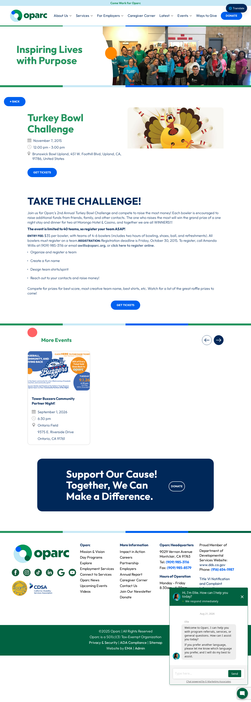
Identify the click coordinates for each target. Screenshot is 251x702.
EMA (128, 648)
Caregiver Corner (142, 15)
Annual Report (131, 574)
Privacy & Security (103, 642)
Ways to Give (206, 15)
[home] (28, 15)
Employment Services (97, 568)
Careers (126, 557)
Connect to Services (96, 574)
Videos (85, 591)
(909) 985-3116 (177, 562)
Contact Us (128, 585)
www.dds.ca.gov (212, 565)
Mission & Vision (92, 551)
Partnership (129, 563)
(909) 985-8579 (179, 567)
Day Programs (91, 557)
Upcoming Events (93, 585)
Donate (231, 15)
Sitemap (155, 642)
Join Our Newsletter (135, 591)
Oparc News (89, 580)
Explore (86, 563)
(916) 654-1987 (222, 569)
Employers (128, 568)
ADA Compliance (133, 642)
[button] (207, 340)
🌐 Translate (236, 8)
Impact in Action (132, 551)
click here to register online (132, 245)
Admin (140, 648)
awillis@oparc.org (91, 245)
